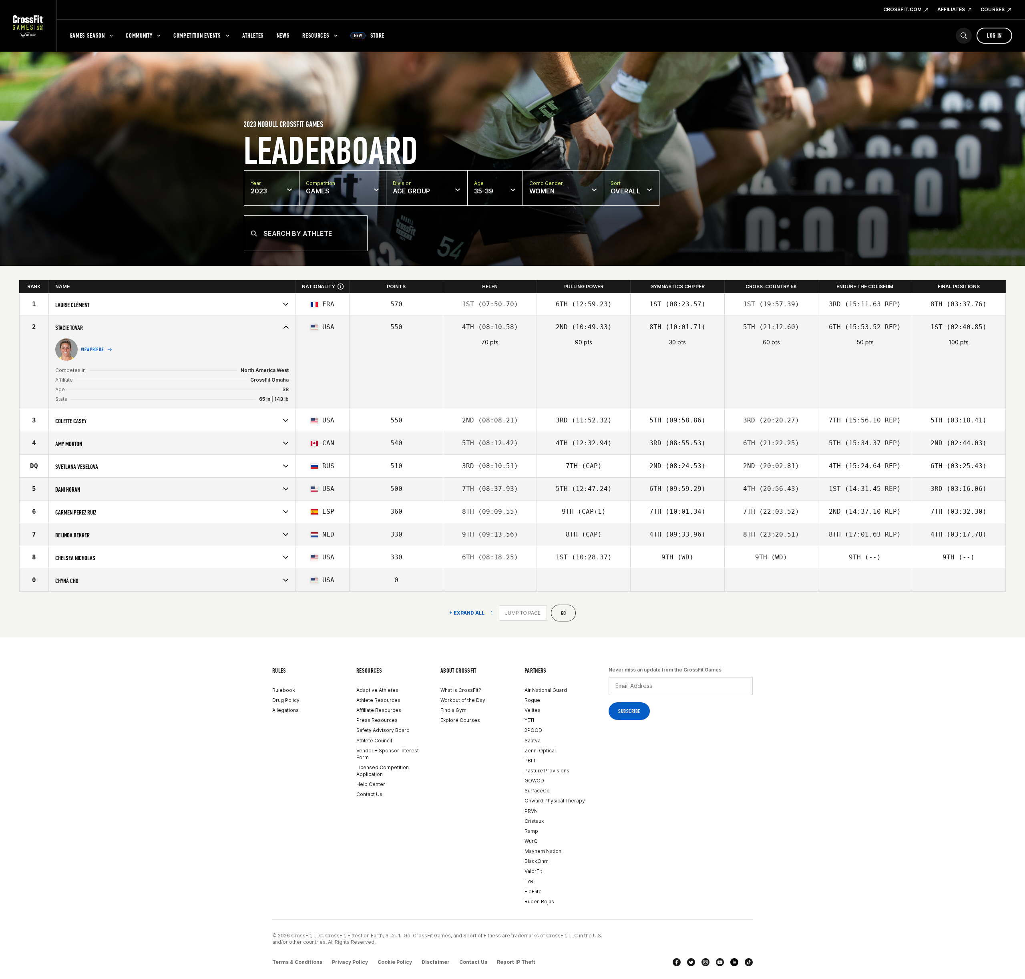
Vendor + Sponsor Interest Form (387, 754)
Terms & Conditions (297, 962)
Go (563, 613)
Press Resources (377, 720)
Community (139, 35)
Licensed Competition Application (382, 770)
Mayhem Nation (543, 851)
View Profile (92, 349)
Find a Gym (453, 710)
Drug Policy (285, 700)
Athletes (253, 35)
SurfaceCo (537, 791)
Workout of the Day (462, 700)
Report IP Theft (516, 962)
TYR (529, 881)
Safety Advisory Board (383, 730)
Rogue (532, 700)
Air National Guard (546, 690)
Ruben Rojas (539, 902)
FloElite (533, 892)
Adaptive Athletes (377, 690)
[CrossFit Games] (28, 26)
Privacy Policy (350, 962)
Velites (533, 710)
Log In (994, 35)
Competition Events (197, 35)
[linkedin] (734, 962)
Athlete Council (374, 741)
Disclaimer (436, 962)
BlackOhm (537, 861)
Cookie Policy (395, 962)
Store (369, 35)
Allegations (285, 710)
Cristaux (534, 821)
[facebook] (677, 962)
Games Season (87, 35)
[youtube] (720, 962)
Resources (315, 35)
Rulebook (283, 690)
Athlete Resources (378, 700)
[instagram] (705, 962)
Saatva (533, 741)
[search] (964, 36)
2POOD (533, 730)
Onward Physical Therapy (555, 801)
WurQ (531, 841)
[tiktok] (749, 962)
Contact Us (369, 794)
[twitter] (691, 962)
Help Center (370, 784)
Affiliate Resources (378, 710)
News (283, 35)
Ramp (531, 831)
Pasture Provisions (547, 771)
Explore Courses (460, 720)
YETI (529, 720)
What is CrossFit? (460, 690)
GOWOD (534, 781)
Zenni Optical (540, 751)
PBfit (530, 761)
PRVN (531, 811)
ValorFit (533, 871)
